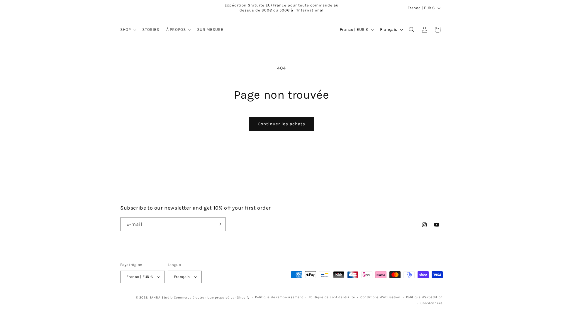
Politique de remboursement (279, 297)
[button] (128, 29)
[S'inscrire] (219, 224)
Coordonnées (431, 303)
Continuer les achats (281, 124)
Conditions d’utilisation (380, 297)
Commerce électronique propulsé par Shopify (212, 297)
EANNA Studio (161, 297)
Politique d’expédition (424, 297)
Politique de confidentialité (332, 297)
